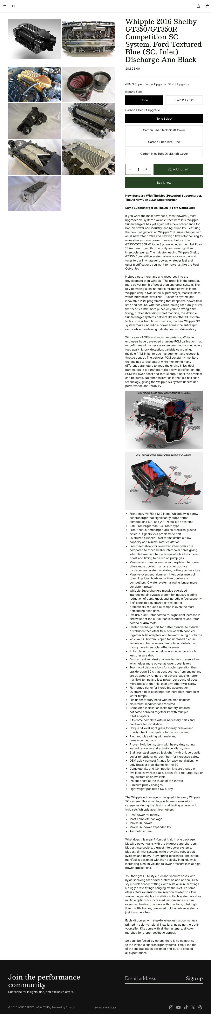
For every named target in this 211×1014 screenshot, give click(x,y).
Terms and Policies (105, 1007)
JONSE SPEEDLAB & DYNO (34, 1007)
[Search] (13, 6)
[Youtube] (178, 1007)
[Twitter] (193, 1007)
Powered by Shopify (63, 1007)
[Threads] (200, 1007)
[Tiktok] (185, 1007)
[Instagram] (171, 1007)
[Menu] (4, 6)
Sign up (194, 978)
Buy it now (164, 182)
